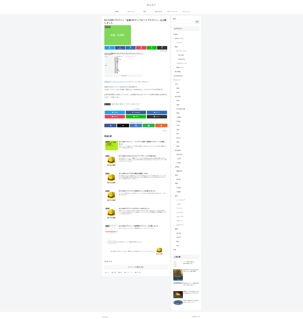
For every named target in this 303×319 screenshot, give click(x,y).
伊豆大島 (179, 154)
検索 (174, 19)
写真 (174, 250)
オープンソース (181, 51)
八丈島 (178, 158)
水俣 (177, 92)
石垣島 (178, 192)
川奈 (177, 125)
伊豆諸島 (178, 150)
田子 (177, 134)
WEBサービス (179, 38)
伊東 (177, 105)
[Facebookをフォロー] (110, 125)
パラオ (178, 204)
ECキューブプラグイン (126, 104)
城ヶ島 (178, 233)
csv (118, 104)
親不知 (178, 179)
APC (114, 104)
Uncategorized (177, 76)
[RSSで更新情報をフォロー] (161, 125)
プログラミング (181, 63)
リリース (179, 42)
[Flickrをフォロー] (123, 125)
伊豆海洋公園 (180, 109)
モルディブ (180, 225)
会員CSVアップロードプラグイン (115, 82)
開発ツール (180, 67)
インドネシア (180, 200)
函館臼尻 (179, 171)
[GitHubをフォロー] (136, 125)
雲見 (177, 142)
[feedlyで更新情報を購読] (149, 125)
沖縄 (176, 183)
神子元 (178, 138)
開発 (176, 47)
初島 (177, 113)
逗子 (177, 245)
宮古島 (178, 187)
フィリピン (180, 212)
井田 (177, 100)
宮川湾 (178, 237)
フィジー (179, 208)
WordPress (181, 59)
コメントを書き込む (136, 267)
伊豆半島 (178, 96)
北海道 (177, 167)
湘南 (176, 229)
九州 (176, 84)
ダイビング (176, 80)
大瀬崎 (178, 117)
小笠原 (178, 163)
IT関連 (175, 34)
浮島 (177, 129)
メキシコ (179, 221)
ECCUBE (108, 104)
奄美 (177, 88)
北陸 (176, 175)
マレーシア (180, 216)
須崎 (177, 146)
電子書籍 (178, 71)
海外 (176, 196)
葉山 (177, 241)
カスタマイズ (136, 104)
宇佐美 (178, 121)
